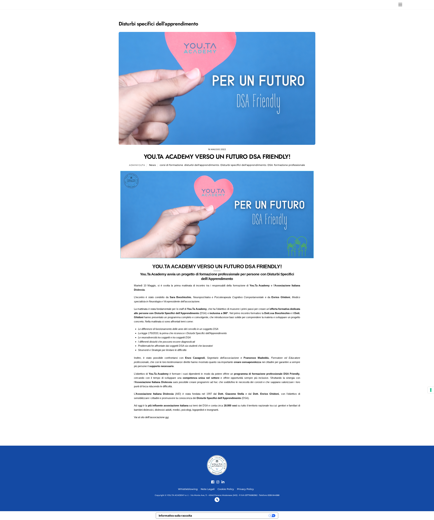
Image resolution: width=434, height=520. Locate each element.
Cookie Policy (226, 489)
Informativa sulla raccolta (175, 515)
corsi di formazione (171, 165)
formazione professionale (289, 165)
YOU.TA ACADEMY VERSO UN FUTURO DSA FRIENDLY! (217, 156)
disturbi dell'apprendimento (201, 165)
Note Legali (208, 489)
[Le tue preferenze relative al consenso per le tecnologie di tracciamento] (431, 390)
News (152, 165)
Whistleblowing (188, 489)
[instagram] (217, 480)
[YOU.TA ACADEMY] (217, 465)
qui (167, 417)
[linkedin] (222, 480)
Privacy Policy (245, 489)
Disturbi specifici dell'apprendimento (243, 165)
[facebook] (211, 480)
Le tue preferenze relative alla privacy (232, 515)
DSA (270, 165)
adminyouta (137, 165)
